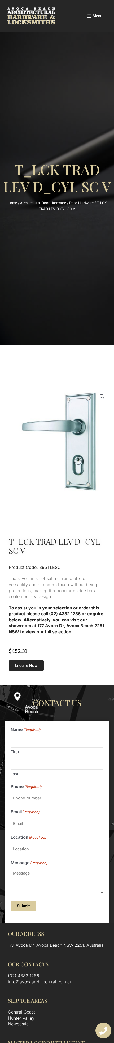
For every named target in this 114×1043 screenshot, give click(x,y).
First (15, 751)
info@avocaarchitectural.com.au (40, 981)
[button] (102, 396)
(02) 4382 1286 (23, 975)
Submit (23, 906)
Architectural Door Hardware (43, 203)
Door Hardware (81, 203)
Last (14, 773)
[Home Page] (31, 16)
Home (12, 203)
